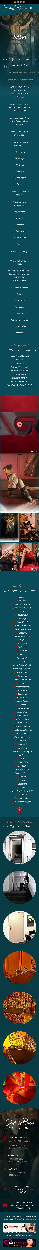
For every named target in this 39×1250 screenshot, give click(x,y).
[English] (18, 2)
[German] (14, 2)
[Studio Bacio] (19, 887)
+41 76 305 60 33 (16, 1159)
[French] (24, 2)
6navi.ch (18, 1219)
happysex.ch (30, 1219)
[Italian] (21, 2)
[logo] (14, 8)
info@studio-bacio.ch (18, 1161)
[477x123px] (19, 1243)
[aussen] (19, 847)
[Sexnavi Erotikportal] (19, 1227)
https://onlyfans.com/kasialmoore (22, 80)
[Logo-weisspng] (19, 1122)
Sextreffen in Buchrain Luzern (25, 1232)
